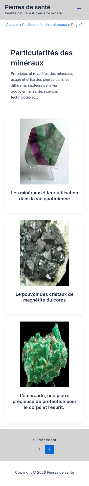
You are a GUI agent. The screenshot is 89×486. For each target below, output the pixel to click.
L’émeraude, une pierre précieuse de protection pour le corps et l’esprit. (44, 401)
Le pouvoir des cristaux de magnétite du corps (45, 297)
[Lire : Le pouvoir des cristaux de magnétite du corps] (44, 252)
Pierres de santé (27, 7)
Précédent (44, 440)
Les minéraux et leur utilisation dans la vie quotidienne (44, 195)
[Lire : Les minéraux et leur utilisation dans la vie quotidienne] (44, 151)
